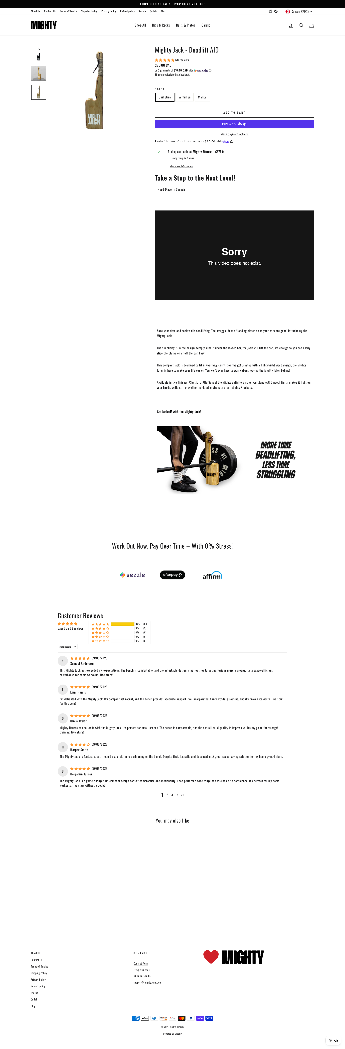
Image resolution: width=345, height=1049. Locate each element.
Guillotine (165, 97)
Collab (153, 11)
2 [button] (167, 794)
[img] (80, 658)
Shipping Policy (89, 11)
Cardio (205, 25)
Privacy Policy (108, 11)
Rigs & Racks (161, 25)
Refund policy (127, 11)
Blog (163, 11)
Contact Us (50, 11)
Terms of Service (68, 11)
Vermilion (185, 97)
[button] (165, 60)
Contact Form (141, 963)
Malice (202, 97)
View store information (181, 166)
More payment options (234, 134)
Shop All (140, 25)
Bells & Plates (186, 25)
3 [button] (172, 794)
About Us (35, 11)
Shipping (159, 74)
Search (142, 11)
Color (160, 89)
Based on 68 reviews (70, 628)
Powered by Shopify (172, 1033)
